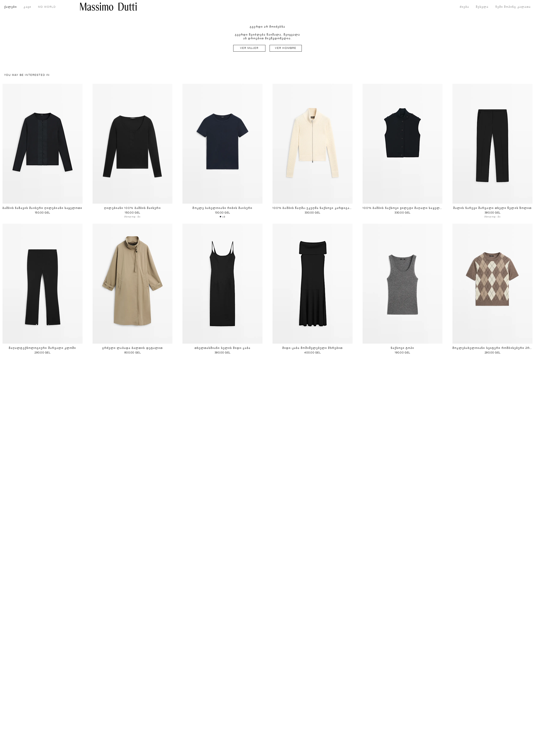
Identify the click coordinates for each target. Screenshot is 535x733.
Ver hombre (286, 48)
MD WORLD (47, 7)
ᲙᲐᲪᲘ (27, 7)
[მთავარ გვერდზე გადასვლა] (108, 6)
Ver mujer (249, 48)
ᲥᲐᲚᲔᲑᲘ (10, 7)
